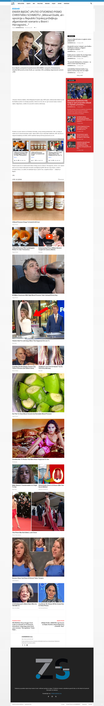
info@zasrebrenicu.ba (56, 693)
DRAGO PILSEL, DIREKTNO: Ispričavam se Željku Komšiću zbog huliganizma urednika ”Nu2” (52, 624)
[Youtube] (27, 645)
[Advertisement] (38, 86)
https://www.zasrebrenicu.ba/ (27, 639)
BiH (34, 3)
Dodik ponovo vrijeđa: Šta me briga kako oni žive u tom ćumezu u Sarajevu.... (79, 55)
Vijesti (28, 3)
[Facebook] (23, 645)
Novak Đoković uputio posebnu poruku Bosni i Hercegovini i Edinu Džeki (83, 136)
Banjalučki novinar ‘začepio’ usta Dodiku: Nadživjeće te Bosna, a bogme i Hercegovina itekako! (80, 47)
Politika (40, 3)
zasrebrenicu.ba (28, 704)
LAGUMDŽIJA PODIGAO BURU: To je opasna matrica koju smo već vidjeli (78, 69)
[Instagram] (52, 696)
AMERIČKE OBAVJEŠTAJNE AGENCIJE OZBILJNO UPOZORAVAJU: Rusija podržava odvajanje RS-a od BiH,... (84, 145)
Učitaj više (79, 75)
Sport (60, 3)
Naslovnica (14, 7)
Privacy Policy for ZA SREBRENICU (73, 704)
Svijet (53, 3)
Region (47, 3)
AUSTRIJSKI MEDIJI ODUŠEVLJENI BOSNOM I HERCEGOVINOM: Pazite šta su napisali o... (84, 119)
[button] (91, 3)
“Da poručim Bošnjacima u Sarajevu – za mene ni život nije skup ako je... (79, 62)
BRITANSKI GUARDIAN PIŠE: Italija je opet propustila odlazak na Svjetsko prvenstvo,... (79, 103)
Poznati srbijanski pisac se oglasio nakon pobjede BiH (79, 40)
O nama (62, 704)
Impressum (84, 704)
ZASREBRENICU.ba (20, 27)
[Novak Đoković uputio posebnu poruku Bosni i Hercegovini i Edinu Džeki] (71, 137)
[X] (25, 645)
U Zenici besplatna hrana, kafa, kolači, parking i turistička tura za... (83, 128)
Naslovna (21, 3)
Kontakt (66, 3)
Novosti (19, 7)
